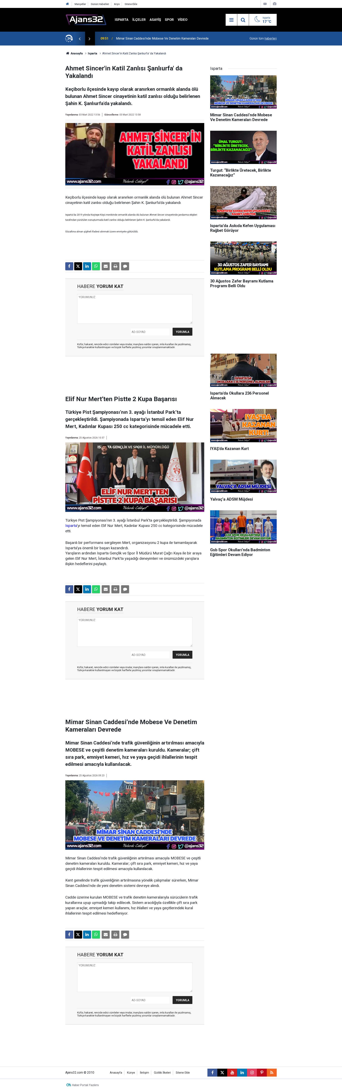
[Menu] (231, 20)
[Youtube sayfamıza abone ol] (232, 1073)
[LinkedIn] (87, 266)
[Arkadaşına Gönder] (106, 266)
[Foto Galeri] (274, 4)
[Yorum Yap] (125, 266)
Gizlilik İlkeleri (162, 1072)
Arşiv (117, 4)
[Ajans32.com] (86, 19)
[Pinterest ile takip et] (262, 1073)
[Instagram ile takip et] (252, 1073)
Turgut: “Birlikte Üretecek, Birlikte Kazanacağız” (148, 38)
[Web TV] (265, 4)
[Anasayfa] (67, 4)
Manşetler (80, 4)
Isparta (121, 20)
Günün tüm (263, 38)
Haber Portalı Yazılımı (85, 1085)
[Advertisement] (46, 104)
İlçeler (139, 20)
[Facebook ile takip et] (212, 1073)
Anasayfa (76, 53)
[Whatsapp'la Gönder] (96, 266)
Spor (169, 20)
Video (182, 20)
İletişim (144, 1072)
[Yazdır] (115, 266)
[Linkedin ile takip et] (242, 1073)
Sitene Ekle (131, 4)
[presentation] (80, 38)
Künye (131, 1072)
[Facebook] (69, 266)
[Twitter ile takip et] (222, 1073)
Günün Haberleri (100, 4)
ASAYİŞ (155, 20)
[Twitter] (78, 266)
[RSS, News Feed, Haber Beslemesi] (272, 1073)
